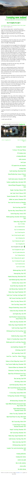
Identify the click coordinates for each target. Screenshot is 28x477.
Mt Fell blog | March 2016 (20, 381)
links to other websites (21, 463)
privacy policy (23, 466)
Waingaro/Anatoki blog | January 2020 (17, 307)
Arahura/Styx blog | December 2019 (18, 311)
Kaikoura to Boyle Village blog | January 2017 (16, 361)
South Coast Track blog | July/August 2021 (16, 295)
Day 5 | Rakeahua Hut (20, 238)
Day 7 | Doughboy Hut (20, 244)
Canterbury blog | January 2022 (19, 283)
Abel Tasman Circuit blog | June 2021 (17, 298)
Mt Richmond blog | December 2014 (18, 401)
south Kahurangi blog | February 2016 (17, 385)
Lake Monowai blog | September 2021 (17, 289)
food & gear (23, 162)
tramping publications (21, 454)
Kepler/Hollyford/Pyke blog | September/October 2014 (19, 409)
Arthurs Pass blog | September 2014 (18, 413)
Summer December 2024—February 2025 (16, 196)
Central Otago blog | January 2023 (18, 213)
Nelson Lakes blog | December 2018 (18, 322)
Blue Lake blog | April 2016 (20, 378)
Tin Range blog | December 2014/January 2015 (16, 396)
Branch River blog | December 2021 (18, 286)
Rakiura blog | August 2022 (20, 221)
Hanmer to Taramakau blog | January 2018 (16, 339)
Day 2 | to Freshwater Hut (19, 229)
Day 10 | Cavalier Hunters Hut (19, 252)
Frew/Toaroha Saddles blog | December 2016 (16, 364)
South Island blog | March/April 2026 (17, 171)
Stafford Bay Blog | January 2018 (18, 336)
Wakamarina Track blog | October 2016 (17, 370)
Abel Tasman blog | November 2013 (18, 433)
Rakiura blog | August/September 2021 (17, 292)
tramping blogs (14, 25)
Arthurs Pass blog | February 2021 (18, 301)
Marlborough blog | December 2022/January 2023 (16, 217)
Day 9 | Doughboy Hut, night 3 (18, 249)
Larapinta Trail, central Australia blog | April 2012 (16, 449)
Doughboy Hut (22, 124)
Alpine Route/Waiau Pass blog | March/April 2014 (16, 417)
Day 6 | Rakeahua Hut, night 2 (18, 241)
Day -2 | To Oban (21, 224)
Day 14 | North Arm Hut (20, 264)
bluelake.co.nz (19, 472)
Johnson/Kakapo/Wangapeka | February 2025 (17, 186)
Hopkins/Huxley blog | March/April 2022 (17, 276)
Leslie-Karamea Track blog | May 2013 (17, 439)
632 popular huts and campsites (19, 165)
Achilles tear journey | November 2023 (17, 199)
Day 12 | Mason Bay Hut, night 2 (18, 258)
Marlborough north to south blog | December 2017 (16, 343)
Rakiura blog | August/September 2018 (17, 325)
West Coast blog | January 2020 (18, 304)
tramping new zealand (16, 17)
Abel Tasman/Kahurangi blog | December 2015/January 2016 (17, 388)
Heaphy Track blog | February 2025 (18, 190)
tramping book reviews (21, 457)
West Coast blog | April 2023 (19, 207)
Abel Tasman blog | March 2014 (19, 421)
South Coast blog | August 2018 (19, 328)
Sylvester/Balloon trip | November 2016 (17, 367)
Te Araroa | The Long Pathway (19, 150)
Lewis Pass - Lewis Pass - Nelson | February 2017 (16, 357)
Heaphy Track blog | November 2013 (18, 429)
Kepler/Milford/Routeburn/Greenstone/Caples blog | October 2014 (16, 404)
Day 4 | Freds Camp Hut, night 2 (18, 235)
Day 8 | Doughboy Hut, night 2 (17, 246)
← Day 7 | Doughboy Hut (6, 139)
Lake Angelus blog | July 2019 (19, 314)
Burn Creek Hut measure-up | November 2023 (17, 203)
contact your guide (22, 460)
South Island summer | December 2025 (17, 179)
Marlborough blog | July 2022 (19, 270)
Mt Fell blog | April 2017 (20, 350)
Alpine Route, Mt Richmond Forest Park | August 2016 (17, 374)
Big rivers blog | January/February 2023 (17, 210)
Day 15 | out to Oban (20, 266)
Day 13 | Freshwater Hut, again (18, 261)
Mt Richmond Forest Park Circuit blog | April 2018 (16, 332)
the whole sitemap (22, 469)
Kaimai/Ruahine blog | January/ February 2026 (17, 175)
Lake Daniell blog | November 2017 (18, 347)
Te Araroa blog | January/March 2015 (17, 393)
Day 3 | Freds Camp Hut (20, 232)
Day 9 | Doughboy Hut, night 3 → (22, 140)
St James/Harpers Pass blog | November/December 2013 (19, 425)
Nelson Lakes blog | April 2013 (19, 442)
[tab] (26, 1)
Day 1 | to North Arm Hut (20, 226)
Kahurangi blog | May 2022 (20, 273)
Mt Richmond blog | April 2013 (19, 445)
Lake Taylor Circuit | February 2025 (18, 193)
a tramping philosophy (21, 156)
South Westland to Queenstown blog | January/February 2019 (17, 318)
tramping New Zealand (5, 25)
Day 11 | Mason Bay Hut (20, 255)
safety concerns (22, 159)
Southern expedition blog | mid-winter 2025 (16, 182)
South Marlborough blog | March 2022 (17, 280)
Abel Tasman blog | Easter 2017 (19, 353)
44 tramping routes (21, 153)
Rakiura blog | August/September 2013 (17, 436)
